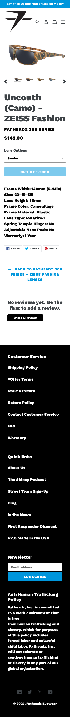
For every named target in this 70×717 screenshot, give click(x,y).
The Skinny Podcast (27, 479)
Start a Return (21, 391)
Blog (12, 503)
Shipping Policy (23, 367)
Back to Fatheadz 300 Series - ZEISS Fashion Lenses (36, 274)
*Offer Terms (21, 379)
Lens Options (15, 150)
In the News (19, 514)
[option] (18, 81)
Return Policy (21, 402)
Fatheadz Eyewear (41, 703)
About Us (16, 467)
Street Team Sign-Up (28, 491)
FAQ (11, 426)
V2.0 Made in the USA (28, 538)
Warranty (17, 437)
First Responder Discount (32, 526)
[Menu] (63, 21)
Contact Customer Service (33, 414)
